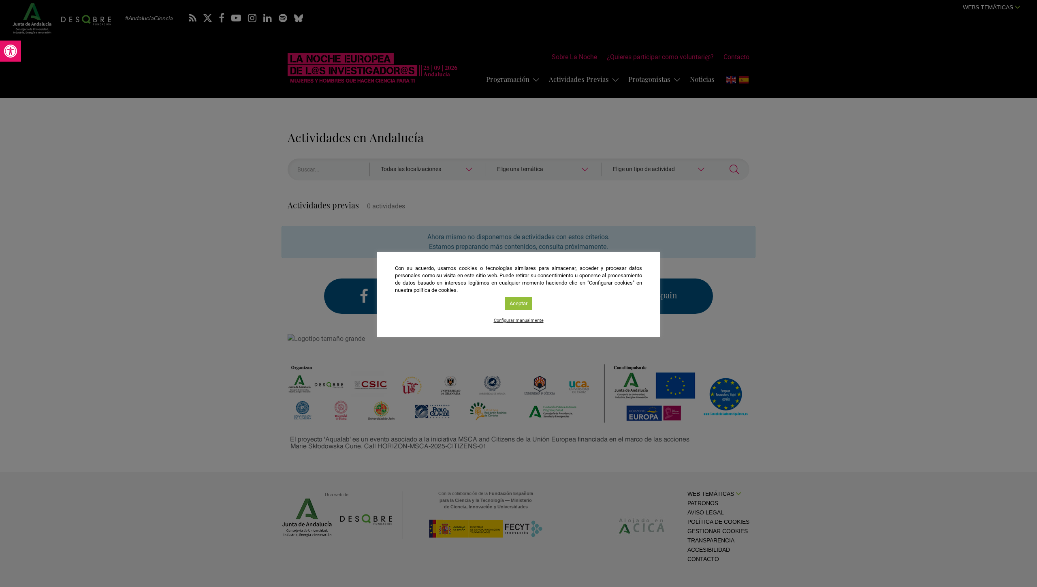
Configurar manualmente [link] (519, 320)
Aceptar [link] (518, 303)
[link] (10, 51)
